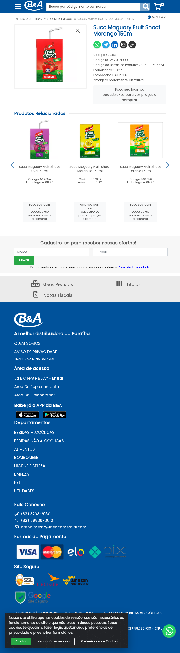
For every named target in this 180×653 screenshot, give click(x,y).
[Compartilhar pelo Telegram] (106, 44)
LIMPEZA (21, 474)
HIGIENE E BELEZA (29, 466)
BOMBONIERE (26, 457)
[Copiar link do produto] (132, 44)
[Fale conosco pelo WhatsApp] (169, 631)
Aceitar (21, 641)
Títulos (133, 284)
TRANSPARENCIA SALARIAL (34, 359)
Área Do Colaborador (34, 395)
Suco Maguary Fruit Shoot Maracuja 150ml (90, 168)
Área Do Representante (36, 386)
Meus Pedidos (57, 284)
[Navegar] (12, 165)
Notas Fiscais (57, 295)
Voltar (158, 17)
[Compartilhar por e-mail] (123, 44)
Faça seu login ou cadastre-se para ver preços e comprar (129, 94)
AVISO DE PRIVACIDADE (35, 351)
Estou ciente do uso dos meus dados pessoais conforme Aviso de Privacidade (90, 267)
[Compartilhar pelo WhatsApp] (97, 44)
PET (17, 482)
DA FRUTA (119, 75)
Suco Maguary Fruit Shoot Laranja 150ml (140, 168)
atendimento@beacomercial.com (53, 527)
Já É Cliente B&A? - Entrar (38, 378)
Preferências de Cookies (99, 641)
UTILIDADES (24, 491)
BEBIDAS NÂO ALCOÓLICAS (39, 441)
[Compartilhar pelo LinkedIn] (114, 44)
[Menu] (18, 7)
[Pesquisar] (146, 7)
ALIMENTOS (24, 449)
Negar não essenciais (54, 641)
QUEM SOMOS (27, 343)
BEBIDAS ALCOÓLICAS (34, 432)
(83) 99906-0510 (36, 520)
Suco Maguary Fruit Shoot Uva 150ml (39, 168)
